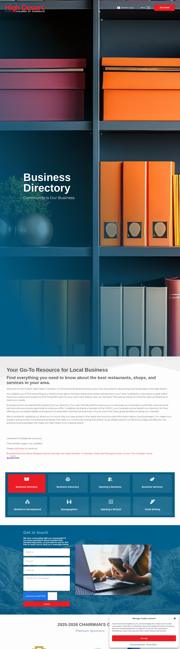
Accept (144, 638)
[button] (174, 618)
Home (149, 453)
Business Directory (16, 453)
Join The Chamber (135, 453)
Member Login (127, 8)
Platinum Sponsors (90, 631)
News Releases (34, 453)
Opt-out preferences (137, 644)
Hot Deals (66, 453)
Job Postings (106, 453)
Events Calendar (51, 453)
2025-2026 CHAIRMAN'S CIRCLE (90, 624)
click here (19, 448)
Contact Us (120, 453)
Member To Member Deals (85, 453)
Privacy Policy (151, 644)
